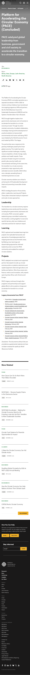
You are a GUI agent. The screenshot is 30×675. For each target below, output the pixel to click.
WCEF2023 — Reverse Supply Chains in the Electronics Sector (14, 393)
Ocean (3, 610)
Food (3, 372)
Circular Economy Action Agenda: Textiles (16, 331)
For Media (4, 645)
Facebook (2, 665)
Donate (4, 535)
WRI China (4, 628)
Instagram (5, 665)
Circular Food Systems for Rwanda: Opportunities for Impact (13, 433)
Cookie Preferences (6, 659)
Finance (4, 619)
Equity (3, 617)
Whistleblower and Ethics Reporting (10, 657)
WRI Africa (4, 624)
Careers (3, 649)
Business (5, 406)
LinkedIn (8, 665)
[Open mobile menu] (27, 3)
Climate (4, 447)
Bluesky (13, 665)
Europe (12, 73)
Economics (6, 68)
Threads (10, 665)
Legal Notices (5, 655)
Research (4, 571)
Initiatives (4, 8)
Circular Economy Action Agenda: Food (15, 326)
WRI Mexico (4, 636)
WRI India (4, 632)
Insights (4, 577)
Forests (3, 606)
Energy (3, 602)
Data (3, 573)
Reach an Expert (12, 8)
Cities (3, 597)
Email (5, 549)
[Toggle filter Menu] (24, 2)
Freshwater (4, 608)
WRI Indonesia (5, 634)
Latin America (19, 73)
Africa (4, 73)
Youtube (19, 665)
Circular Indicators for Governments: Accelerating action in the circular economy (14, 313)
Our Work (4, 579)
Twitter (16, 665)
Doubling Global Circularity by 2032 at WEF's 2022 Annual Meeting (14, 469)
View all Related (23, 513)
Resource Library (6, 643)
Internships (4, 651)
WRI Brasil (4, 626)
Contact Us (4, 639)
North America (6, 76)
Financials (4, 647)
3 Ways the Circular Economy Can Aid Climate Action (14, 451)
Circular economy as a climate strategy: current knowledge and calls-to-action (16, 306)
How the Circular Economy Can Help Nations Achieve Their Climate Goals (13, 487)
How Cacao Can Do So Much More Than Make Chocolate (13, 376)
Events (3, 641)
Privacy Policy (5, 653)
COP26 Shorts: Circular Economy (12, 504)
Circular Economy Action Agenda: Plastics (16, 317)
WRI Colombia (5, 630)
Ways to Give (14, 535)
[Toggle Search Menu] (20, 2)
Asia (7, 73)
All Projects (20, 8)
